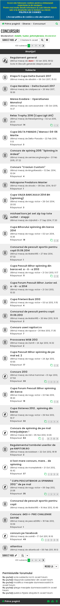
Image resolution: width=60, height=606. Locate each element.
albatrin (32, 79)
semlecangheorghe (38, 157)
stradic (32, 185)
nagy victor (34, 201)
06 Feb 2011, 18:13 (50, 549)
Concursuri (10, 31)
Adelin (18, 35)
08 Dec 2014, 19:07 (47, 185)
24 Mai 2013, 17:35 (47, 330)
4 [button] (39, 45)
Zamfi (31, 343)
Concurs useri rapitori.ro (26, 327)
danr (31, 60)
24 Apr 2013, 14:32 (45, 343)
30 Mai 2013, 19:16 (49, 318)
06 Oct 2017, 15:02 (47, 79)
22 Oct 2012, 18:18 (48, 451)
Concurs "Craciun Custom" (27, 167)
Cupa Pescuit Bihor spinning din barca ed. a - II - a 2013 (30, 267)
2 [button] (32, 45)
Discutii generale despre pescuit (34, 63)
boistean (32, 451)
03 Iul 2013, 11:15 (50, 302)
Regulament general (23, 57)
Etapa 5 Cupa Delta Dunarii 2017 (30, 76)
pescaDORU (34, 521)
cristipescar (34, 89)
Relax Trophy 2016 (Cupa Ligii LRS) (32, 115)
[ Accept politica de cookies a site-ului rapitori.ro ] (30, 17)
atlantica (16, 546)
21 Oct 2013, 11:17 (50, 272)
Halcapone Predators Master (28, 182)
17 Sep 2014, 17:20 (48, 220)
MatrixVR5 (33, 253)
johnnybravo (37, 35)
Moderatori (50, 36)
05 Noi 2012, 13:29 (43, 435)
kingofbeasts (35, 170)
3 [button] (35, 45)
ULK (30, 435)
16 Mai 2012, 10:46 (49, 507)
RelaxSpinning (35, 118)
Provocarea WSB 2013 (24, 339)
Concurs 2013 (18, 371)
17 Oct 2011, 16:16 (45, 536)
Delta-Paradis (35, 138)
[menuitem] (56, 24)
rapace (32, 330)
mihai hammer (36, 375)
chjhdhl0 (33, 220)
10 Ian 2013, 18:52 (44, 60)
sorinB (31, 536)
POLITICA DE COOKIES (30, 12)
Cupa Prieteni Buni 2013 (25, 299)
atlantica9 (33, 549)
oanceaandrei (35, 105)
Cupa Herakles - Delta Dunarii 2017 (32, 86)
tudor (25, 35)
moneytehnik (35, 467)
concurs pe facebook (24, 533)
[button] (43, 46)
